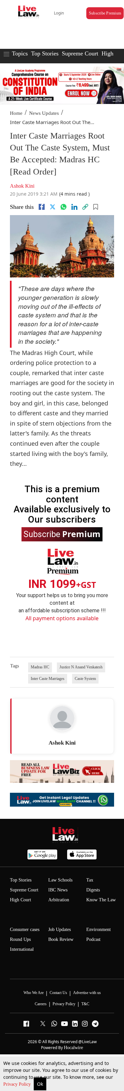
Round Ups (20, 939)
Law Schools (60, 880)
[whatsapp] (63, 207)
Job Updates (59, 929)
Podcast (93, 939)
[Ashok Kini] (62, 718)
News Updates (44, 113)
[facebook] (42, 207)
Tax (89, 880)
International (22, 949)
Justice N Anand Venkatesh (81, 667)
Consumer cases (24, 929)
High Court (20, 899)
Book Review (60, 939)
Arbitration (58, 899)
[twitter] (53, 207)
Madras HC (40, 667)
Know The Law (101, 899)
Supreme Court (80, 53)
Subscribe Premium (105, 13)
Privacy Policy (17, 1084)
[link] (85, 207)
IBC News (57, 889)
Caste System (85, 678)
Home (16, 113)
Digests (93, 889)
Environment (98, 929)
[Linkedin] (74, 207)
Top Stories (45, 53)
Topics (20, 53)
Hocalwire (73, 1047)
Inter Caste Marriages (47, 678)
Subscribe (62, 533)
